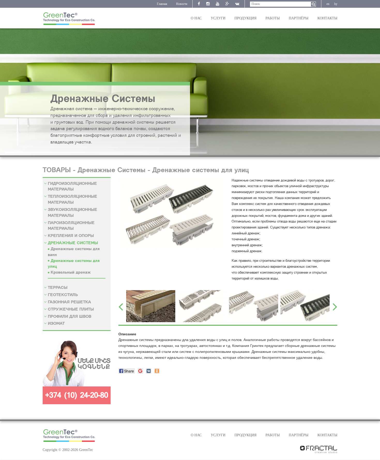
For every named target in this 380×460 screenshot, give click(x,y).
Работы (272, 18)
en (327, 4)
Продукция (245, 18)
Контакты (327, 18)
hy (335, 4)
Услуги (218, 18)
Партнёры (298, 18)
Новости (181, 4)
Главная (162, 4)
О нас (196, 18)
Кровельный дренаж (71, 272)
